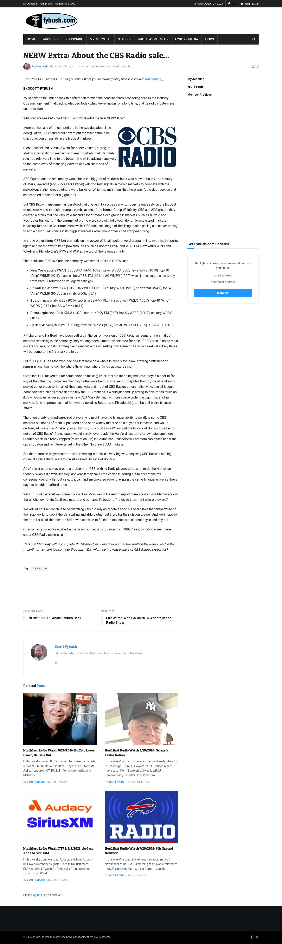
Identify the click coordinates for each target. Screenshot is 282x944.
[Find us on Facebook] (229, 4)
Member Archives (65, 4)
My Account (30, 4)
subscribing (152, 79)
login (36, 895)
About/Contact (152, 39)
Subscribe (74, 39)
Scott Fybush (44, 66)
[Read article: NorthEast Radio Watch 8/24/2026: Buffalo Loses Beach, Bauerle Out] (60, 719)
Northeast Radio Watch (115, 66)
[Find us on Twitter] (234, 4)
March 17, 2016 (68, 66)
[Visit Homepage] (51, 21)
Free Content (90, 66)
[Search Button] (254, 39)
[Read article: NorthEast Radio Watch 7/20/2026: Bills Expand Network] (141, 817)
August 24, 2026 (58, 782)
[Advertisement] (183, 20)
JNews (36, 937)
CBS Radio (40, 568)
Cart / (252, 4)
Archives (51, 39)
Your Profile (45, 4)
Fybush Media (186, 39)
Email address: (223, 275)
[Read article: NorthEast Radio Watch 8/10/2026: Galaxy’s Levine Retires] (141, 719)
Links (209, 39)
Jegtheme (104, 937)
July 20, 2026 (138, 875)
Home (31, 39)
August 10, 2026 (139, 782)
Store (123, 39)
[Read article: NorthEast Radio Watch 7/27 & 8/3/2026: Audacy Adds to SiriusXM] (60, 817)
